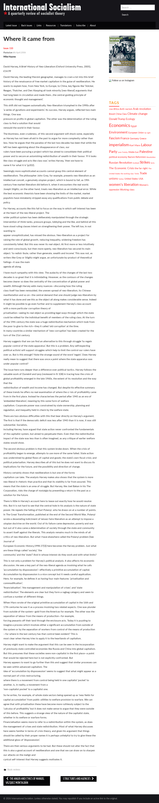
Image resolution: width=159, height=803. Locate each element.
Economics (119, 125)
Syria (152, 163)
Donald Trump (117, 119)
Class (124, 114)
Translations (66, 26)
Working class (127, 190)
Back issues (26, 26)
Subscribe (80, 26)
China (118, 114)
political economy (118, 157)
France (124, 138)
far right (147, 133)
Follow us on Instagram (122, 81)
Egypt (134, 126)
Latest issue (11, 26)
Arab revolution (142, 109)
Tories (136, 174)
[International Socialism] (42, 9)
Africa (116, 109)
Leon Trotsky (123, 152)
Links (39, 26)
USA (141, 179)
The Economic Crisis (121, 168)
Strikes (145, 162)
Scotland (136, 163)
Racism (131, 157)
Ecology (130, 119)
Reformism (141, 157)
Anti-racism (126, 109)
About (93, 26)
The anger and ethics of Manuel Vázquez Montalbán (25, 780)
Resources (51, 26)
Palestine (145, 151)
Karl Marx (134, 145)
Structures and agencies (77, 778)
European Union (136, 133)
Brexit (112, 114)
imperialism (119, 145)
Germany (134, 138)
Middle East (133, 152)
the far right (141, 168)
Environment (118, 132)
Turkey (121, 179)
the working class (127, 174)
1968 (111, 109)
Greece (143, 139)
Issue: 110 (8, 48)
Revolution (151, 157)
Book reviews (13, 770)
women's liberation (124, 184)
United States (131, 179)
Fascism (114, 138)
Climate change (137, 113)
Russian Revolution (120, 162)
